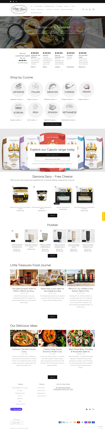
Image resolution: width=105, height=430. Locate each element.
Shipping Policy (41, 393)
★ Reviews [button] (103, 216)
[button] (49, 6)
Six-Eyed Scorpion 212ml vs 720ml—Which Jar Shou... (24, 289)
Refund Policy (41, 390)
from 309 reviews (23, 62)
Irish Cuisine (31, 120)
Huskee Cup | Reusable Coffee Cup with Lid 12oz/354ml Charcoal (59, 246)
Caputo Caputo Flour (52, 155)
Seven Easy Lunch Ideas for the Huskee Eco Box (52, 289)
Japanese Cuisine (16, 99)
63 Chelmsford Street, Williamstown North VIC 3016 (63, 388)
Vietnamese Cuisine (67, 120)
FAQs (20, 401)
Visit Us (20, 396)
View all (52, 215)
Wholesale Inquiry (20, 393)
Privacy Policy (41, 387)
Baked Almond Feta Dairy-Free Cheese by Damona (20, 208)
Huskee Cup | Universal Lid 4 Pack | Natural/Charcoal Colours (31, 246)
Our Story (20, 390)
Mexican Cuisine (49, 99)
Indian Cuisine (83, 99)
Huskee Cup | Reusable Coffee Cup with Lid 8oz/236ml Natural (45, 246)
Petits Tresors (17, 428)
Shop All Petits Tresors (52, 124)
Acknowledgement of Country (20, 387)
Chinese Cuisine (66, 99)
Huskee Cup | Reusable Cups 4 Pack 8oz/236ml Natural (73, 246)
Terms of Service (20, 404)
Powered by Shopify (24, 428)
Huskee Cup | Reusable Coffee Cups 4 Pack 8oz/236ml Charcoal (88, 246)
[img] (22, 60)
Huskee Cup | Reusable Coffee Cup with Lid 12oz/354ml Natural (17, 246)
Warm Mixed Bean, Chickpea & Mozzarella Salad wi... (81, 350)
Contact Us (20, 398)
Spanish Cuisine (49, 120)
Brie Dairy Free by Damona (63, 207)
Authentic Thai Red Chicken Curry (24, 350)
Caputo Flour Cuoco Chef (52, 159)
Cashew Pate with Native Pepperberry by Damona (42, 208)
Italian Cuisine (32, 99)
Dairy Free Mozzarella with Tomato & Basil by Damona (84, 208)
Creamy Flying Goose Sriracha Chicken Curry (52, 350)
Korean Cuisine (15, 120)
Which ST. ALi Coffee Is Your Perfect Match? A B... (81, 289)
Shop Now (53, 37)
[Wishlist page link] (83, 9)
